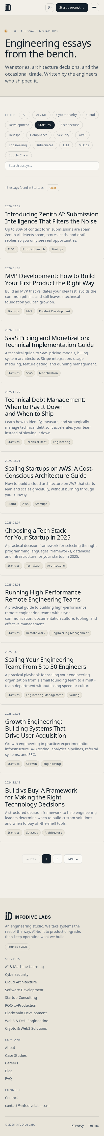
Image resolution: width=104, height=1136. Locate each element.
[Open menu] (94, 7)
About (10, 1047)
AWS (82, 135)
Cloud (90, 115)
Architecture (70, 125)
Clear (52, 188)
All (25, 115)
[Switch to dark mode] (49, 7)
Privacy (77, 1125)
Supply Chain (18, 155)
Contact (11, 1097)
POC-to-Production (20, 1005)
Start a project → (72, 7)
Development (19, 125)
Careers (11, 1063)
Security (63, 135)
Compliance (39, 135)
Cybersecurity (66, 115)
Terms (93, 1125)
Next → (73, 859)
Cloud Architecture (21, 982)
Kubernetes (45, 145)
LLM (66, 145)
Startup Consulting (21, 997)
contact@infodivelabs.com (27, 1105)
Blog (9, 1070)
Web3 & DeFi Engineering (26, 1020)
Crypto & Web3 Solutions (26, 1028)
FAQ (8, 1078)
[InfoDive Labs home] (8, 7)
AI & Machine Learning (24, 966)
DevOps (14, 135)
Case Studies (16, 1055)
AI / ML (41, 115)
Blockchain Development (26, 1012)
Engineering (18, 145)
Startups (44, 125)
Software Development (24, 989)
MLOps (84, 145)
